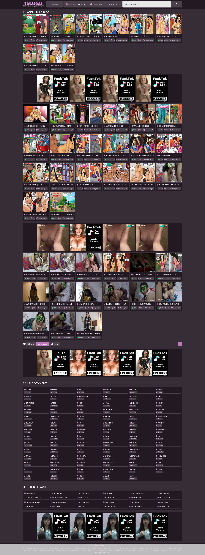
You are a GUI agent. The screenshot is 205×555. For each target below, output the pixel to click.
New (32, 344)
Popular (43, 344)
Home (56, 4)
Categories (114, 4)
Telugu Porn (97, 4)
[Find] (176, 4)
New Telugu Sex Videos (77, 4)
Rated (55, 344)
